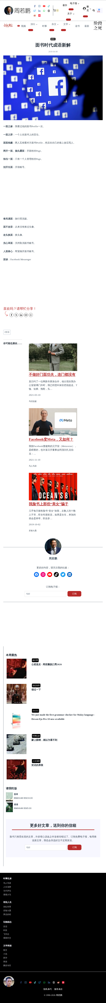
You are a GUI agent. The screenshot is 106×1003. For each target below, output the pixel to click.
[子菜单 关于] (68, 20)
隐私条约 (47, 989)
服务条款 (58, 989)
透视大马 (7, 895)
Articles (35, 711)
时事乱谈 (36, 736)
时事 (44, 26)
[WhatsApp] (44, 11)
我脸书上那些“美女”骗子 (48, 504)
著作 (65, 5)
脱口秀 (35, 660)
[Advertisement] (53, 193)
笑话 (53, 39)
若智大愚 (7, 911)
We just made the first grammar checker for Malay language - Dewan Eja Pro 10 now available (63, 716)
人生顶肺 (36, 761)
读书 (77, 26)
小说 (5, 954)
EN (98, 11)
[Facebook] (34, 6)
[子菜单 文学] (63, 30)
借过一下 (36, 689)
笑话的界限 (37, 765)
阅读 (5, 962)
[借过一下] (53, 684)
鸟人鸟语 (7, 883)
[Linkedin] (39, 11)
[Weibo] (34, 15)
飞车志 (6, 934)
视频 (23, 26)
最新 (86, 26)
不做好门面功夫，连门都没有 (52, 374)
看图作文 (7, 938)
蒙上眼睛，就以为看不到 (44, 740)
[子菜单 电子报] (71, 9)
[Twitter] (34, 11)
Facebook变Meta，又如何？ (51, 439)
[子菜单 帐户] (85, 16)
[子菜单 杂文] (51, 30)
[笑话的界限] (53, 759)
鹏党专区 (7, 965)
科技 (5, 930)
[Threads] (48, 11)
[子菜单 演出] (30, 30)
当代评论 (7, 891)
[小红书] (39, 15)
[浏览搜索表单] (94, 10)
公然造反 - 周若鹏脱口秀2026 (46, 664)
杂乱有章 (36, 685)
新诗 (5, 958)
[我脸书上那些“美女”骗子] (53, 486)
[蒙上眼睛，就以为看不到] (53, 734)
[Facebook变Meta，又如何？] (53, 422)
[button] (90, 9)
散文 (5, 950)
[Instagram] (39, 6)
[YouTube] (44, 6)
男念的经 (7, 914)
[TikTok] (48, 6)
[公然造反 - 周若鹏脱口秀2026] (53, 659)
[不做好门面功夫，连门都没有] (53, 357)
